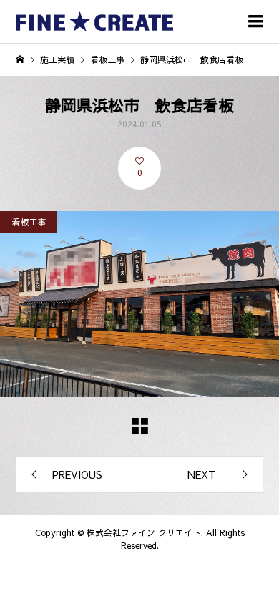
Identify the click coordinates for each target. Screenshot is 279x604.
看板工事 (28, 222)
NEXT (201, 474)
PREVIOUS (77, 474)
